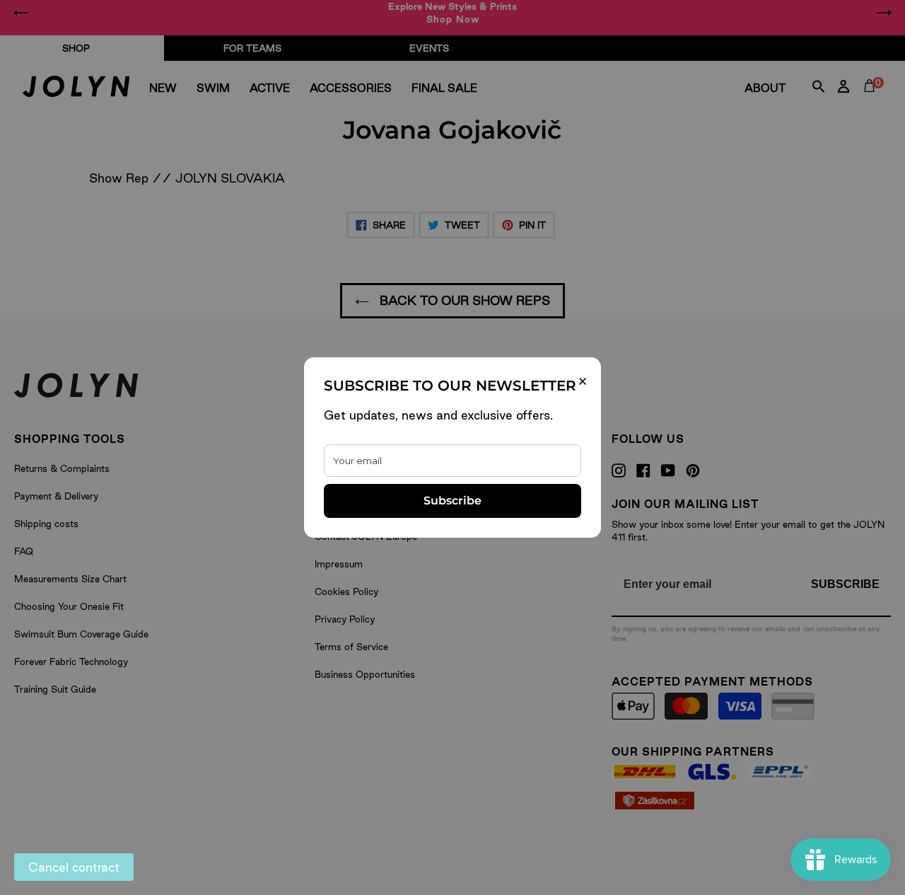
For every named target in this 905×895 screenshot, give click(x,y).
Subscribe (452, 500)
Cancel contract (73, 867)
